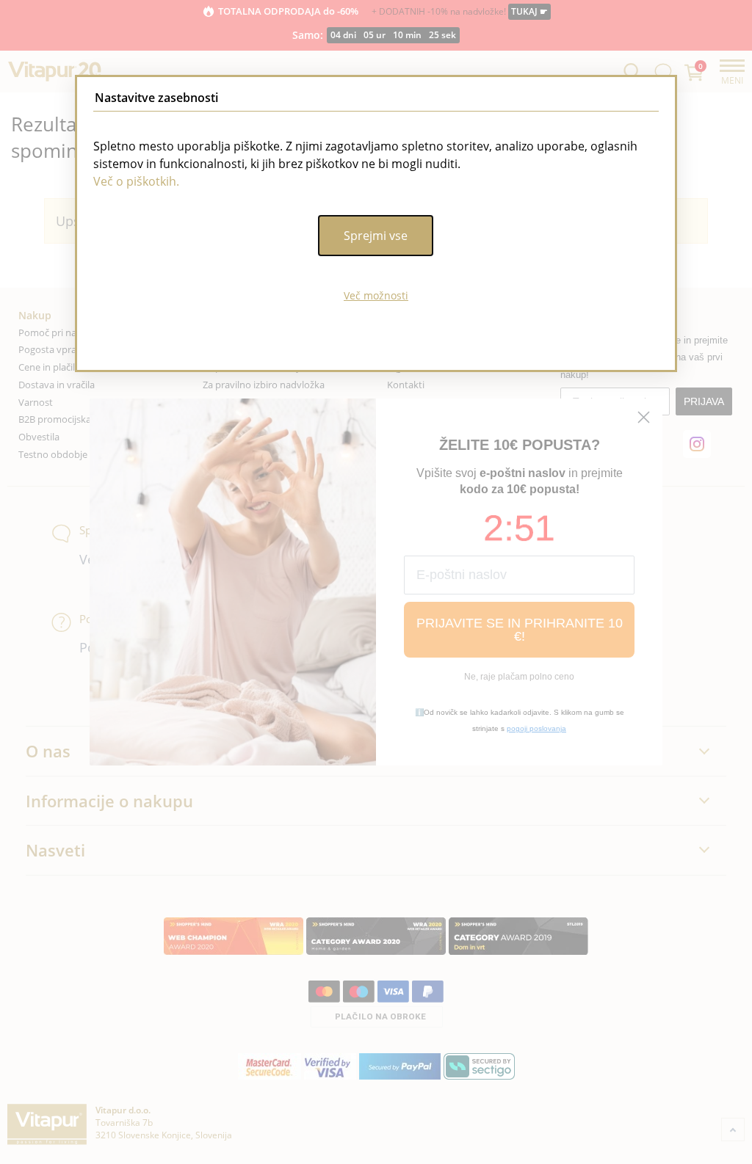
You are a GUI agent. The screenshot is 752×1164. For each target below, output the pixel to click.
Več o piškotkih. (136, 181)
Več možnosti (376, 295)
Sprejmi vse (376, 236)
